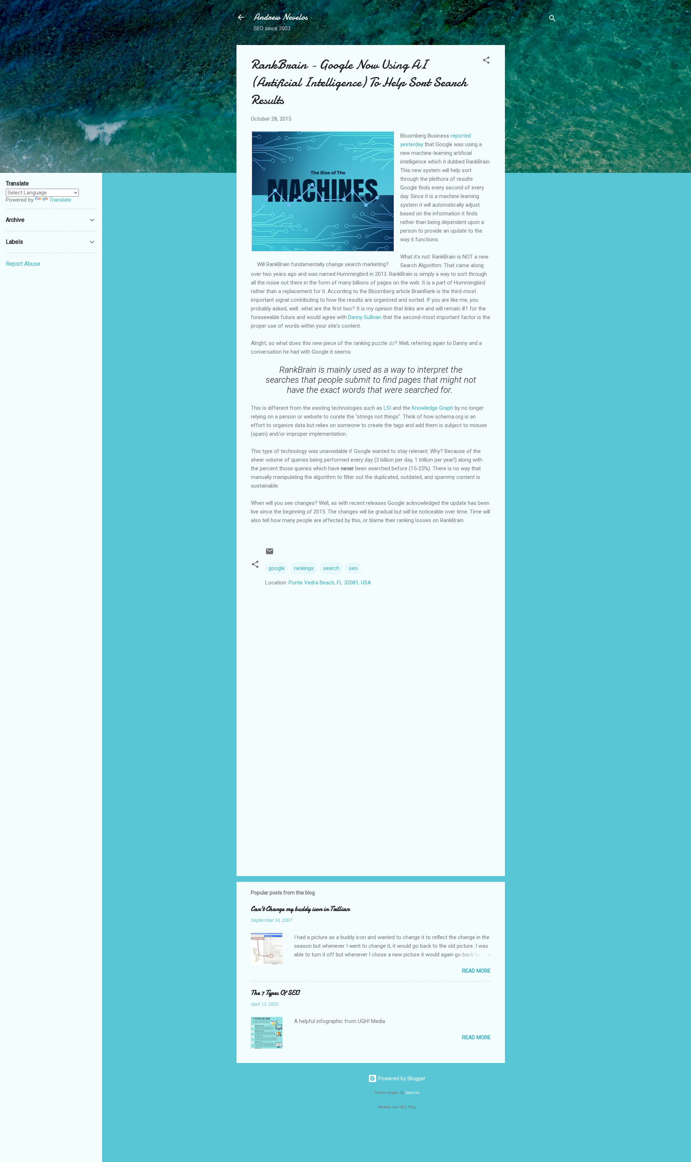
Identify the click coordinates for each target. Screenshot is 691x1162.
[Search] (552, 20)
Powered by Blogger (401, 1078)
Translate (60, 200)
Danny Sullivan (364, 317)
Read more (476, 971)
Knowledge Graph (432, 408)
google (276, 568)
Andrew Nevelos (281, 17)
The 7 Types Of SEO (275, 992)
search (331, 568)
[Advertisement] (534, 153)
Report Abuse (23, 263)
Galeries (412, 1092)
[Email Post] (269, 554)
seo (353, 568)
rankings (304, 568)
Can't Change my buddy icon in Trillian (300, 909)
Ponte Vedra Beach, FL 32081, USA (330, 582)
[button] (486, 61)
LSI (387, 408)
